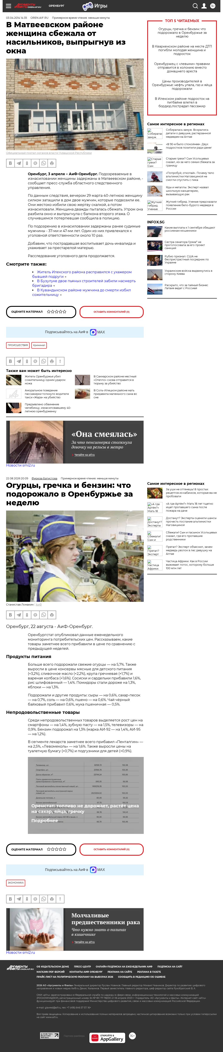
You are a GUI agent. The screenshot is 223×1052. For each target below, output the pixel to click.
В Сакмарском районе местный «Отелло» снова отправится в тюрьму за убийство (115, 380)
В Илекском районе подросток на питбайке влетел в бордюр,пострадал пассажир (182, 102)
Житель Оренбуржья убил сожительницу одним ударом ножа (45, 380)
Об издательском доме (53, 966)
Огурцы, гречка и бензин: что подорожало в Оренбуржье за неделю (182, 32)
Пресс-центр (82, 966)
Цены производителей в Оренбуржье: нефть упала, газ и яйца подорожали (182, 85)
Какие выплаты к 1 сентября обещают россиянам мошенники (190, 229)
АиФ (39, 604)
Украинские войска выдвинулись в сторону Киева (188, 272)
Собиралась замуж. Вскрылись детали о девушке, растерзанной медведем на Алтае (188, 133)
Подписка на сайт (169, 966)
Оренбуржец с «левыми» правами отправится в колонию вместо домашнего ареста (182, 67)
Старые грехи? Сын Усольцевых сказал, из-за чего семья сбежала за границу (190, 162)
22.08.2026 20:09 (17, 478)
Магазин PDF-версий (50, 972)
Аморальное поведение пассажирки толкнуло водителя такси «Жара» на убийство (47, 394)
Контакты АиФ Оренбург (86, 972)
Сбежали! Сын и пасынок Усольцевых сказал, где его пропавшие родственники (191, 536)
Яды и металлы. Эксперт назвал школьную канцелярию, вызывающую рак (187, 191)
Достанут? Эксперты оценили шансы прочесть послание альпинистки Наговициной (191, 521)
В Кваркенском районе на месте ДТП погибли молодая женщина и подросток (182, 50)
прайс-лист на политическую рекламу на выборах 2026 (75, 977)
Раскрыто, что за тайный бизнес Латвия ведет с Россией (186, 287)
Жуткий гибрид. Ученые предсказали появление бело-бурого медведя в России (191, 205)
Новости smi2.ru (20, 465)
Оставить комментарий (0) (112, 312)
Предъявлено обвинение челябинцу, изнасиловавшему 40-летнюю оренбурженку (48, 408)
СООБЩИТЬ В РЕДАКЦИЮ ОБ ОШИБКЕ (142, 977)
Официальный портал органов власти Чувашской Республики (49, 152)
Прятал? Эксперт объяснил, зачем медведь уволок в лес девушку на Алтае (189, 550)
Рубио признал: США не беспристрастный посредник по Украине (187, 259)
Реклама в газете (149, 972)
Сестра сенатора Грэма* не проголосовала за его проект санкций (185, 245)
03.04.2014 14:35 (16, 17)
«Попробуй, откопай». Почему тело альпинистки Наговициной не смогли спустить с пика (190, 176)
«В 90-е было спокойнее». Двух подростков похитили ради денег (189, 146)
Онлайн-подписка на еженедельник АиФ (124, 966)
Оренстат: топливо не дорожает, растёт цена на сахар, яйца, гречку (85, 808)
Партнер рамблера (74, 1036)
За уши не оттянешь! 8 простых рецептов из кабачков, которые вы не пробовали (191, 493)
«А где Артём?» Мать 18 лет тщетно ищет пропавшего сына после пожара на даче (189, 507)
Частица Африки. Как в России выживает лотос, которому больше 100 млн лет (190, 565)
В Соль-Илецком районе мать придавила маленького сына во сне (115, 394)
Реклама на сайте (120, 972)
